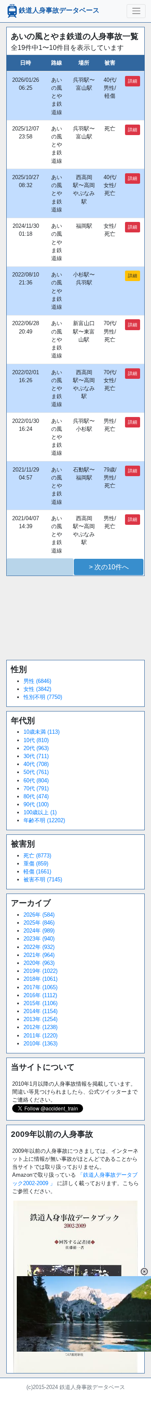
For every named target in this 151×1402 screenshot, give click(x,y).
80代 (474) (36, 796)
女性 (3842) (37, 689)
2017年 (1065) (40, 987)
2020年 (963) (39, 963)
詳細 (132, 80)
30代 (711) (36, 756)
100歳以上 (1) (40, 812)
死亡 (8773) (37, 855)
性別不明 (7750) (42, 697)
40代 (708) (36, 764)
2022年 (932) (39, 947)
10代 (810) (36, 740)
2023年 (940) (39, 939)
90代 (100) (36, 804)
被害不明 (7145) (42, 879)
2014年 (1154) (40, 1011)
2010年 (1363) (40, 1043)
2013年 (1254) (40, 1019)
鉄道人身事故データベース (59, 10)
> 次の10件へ (109, 567)
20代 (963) (36, 748)
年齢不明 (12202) (44, 820)
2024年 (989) (39, 931)
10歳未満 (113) (41, 732)
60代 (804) (36, 780)
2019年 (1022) (40, 971)
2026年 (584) (39, 915)
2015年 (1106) (40, 1003)
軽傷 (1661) (37, 871)
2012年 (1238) (40, 1027)
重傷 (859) (35, 863)
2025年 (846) (39, 923)
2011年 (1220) (40, 1035)
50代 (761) (36, 772)
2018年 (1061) (40, 979)
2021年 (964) (39, 955)
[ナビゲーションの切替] (136, 11)
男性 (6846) (37, 681)
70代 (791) (36, 788)
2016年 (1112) (40, 995)
